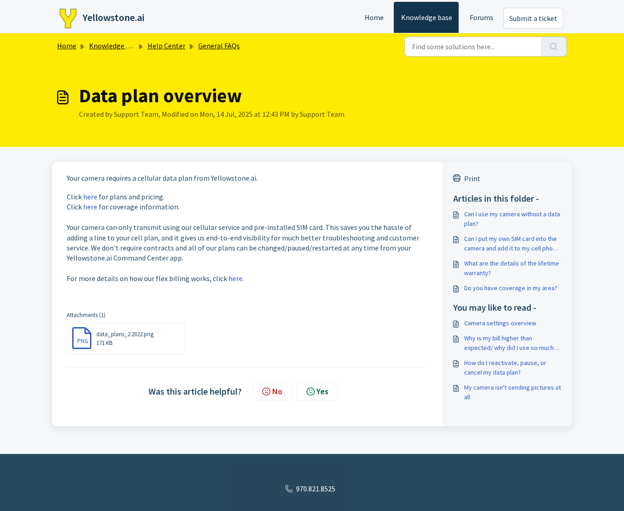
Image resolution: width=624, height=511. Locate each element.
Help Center (166, 45)
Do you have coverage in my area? (510, 288)
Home (374, 17)
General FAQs (219, 45)
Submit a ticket (533, 18)
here (90, 196)
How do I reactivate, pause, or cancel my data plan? (505, 367)
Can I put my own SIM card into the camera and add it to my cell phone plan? (512, 244)
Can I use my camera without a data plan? (512, 219)
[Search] (554, 46)
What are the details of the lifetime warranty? (511, 268)
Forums (481, 17)
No (277, 391)
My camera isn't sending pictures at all (512, 392)
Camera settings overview (500, 323)
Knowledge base (426, 17)
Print (472, 178)
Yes (322, 391)
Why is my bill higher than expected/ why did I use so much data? (509, 343)
